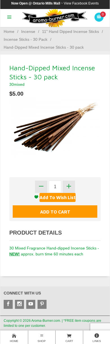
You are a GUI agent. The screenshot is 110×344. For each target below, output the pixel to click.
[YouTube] (30, 304)
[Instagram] (19, 304)
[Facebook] (8, 304)
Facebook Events (85, 3)
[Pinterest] (42, 304)
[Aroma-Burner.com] (55, 18)
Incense (28, 31)
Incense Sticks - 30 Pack (25, 39)
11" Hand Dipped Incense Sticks (70, 31)
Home (9, 31)
